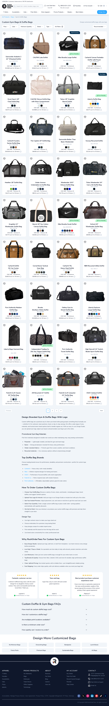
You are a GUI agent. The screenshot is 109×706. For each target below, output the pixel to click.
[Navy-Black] (15, 64)
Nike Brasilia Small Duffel (67, 224)
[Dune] (39, 106)
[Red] (12, 358)
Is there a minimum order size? (33, 625)
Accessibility (5, 696)
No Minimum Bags (14, 645)
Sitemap (71, 696)
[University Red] (72, 231)
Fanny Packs (15, 650)
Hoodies (4, 676)
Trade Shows (27, 682)
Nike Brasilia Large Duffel (67, 57)
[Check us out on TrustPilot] (105, 695)
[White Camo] (43, 356)
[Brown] (94, 231)
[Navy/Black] (15, 314)
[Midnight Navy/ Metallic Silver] (43, 189)
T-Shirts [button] (5, 12)
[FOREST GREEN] (17, 358)
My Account (88, 6)
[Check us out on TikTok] (101, 695)
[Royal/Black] (17, 314)
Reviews (47, 674)
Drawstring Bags (41, 645)
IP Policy (65, 696)
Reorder (69, 682)
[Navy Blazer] (38, 314)
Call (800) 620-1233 (97, 679)
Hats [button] (25, 12)
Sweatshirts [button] (15, 12)
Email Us (93, 685)
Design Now (102, 12)
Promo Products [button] (58, 12)
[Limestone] (68, 147)
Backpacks (67, 645)
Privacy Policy (40, 696)
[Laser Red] (95, 397)
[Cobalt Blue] (98, 397)
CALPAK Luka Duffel (40, 57)
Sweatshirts (5, 679)
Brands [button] (70, 12)
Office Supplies (28, 684)
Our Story (48, 676)
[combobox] (28, 6)
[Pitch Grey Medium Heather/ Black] (38, 189)
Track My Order (71, 676)
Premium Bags (41, 650)
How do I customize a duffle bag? (34, 614)
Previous (8, 410)
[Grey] (11, 147)
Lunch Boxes (94, 645)
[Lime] (11, 189)
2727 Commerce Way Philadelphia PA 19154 (98, 675)
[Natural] (40, 231)
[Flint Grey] (70, 231)
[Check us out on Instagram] (87, 695)
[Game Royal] (62, 231)
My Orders (70, 674)
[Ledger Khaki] (43, 314)
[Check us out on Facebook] (78, 695)
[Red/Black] (10, 314)
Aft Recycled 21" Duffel (40, 393)
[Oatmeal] (38, 64)
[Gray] (16, 399)
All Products (5, 17)
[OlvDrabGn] (39, 272)
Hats (3, 682)
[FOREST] (94, 314)
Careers (47, 682)
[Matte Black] (40, 64)
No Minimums (28, 674)
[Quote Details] (20, 68)
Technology (27, 687)
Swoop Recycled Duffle (94, 141)
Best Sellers (79, 12)
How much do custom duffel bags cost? (37, 609)
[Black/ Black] (12, 314)
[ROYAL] (98, 104)
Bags (12, 17)
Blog (46, 679)
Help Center (70, 684)
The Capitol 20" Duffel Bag (40, 141)
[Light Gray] (11, 399)
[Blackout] (67, 314)
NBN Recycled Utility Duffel (94, 266)
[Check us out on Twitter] (83, 695)
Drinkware (27, 679)
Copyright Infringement (55, 696)
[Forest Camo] (33, 356)
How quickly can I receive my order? (35, 630)
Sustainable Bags (67, 650)
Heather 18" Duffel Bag (13, 182)
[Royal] (16, 189)
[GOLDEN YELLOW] (91, 104)
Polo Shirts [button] (34, 12)
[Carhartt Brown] (16, 147)
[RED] (99, 314)
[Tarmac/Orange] (91, 397)
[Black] (12, 64)
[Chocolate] (43, 64)
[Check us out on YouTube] (96, 695)
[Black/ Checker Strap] (38, 356)
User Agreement (30, 696)
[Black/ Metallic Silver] (40, 189)
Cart (102, 6)
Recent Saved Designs (73, 679)
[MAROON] (10, 358)
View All (47, 684)
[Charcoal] (15, 106)
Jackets (4, 687)
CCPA (46, 696)
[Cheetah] (45, 356)
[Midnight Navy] (67, 231)
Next (101, 410)
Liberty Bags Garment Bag (13, 349)
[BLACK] (95, 104)
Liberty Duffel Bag (94, 99)
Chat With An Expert (97, 682)
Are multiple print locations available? (36, 619)
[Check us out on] (92, 695)
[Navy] (66, 106)
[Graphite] (68, 106)
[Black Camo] (36, 356)
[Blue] (70, 189)
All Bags (94, 650)
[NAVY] (93, 104)
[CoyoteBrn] (37, 272)
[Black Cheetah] (47, 356)
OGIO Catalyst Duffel (94, 393)
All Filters (58, 27)
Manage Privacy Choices (17, 696)
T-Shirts (4, 674)
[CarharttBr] (93, 64)
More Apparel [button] (45, 12)
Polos (4, 684)
